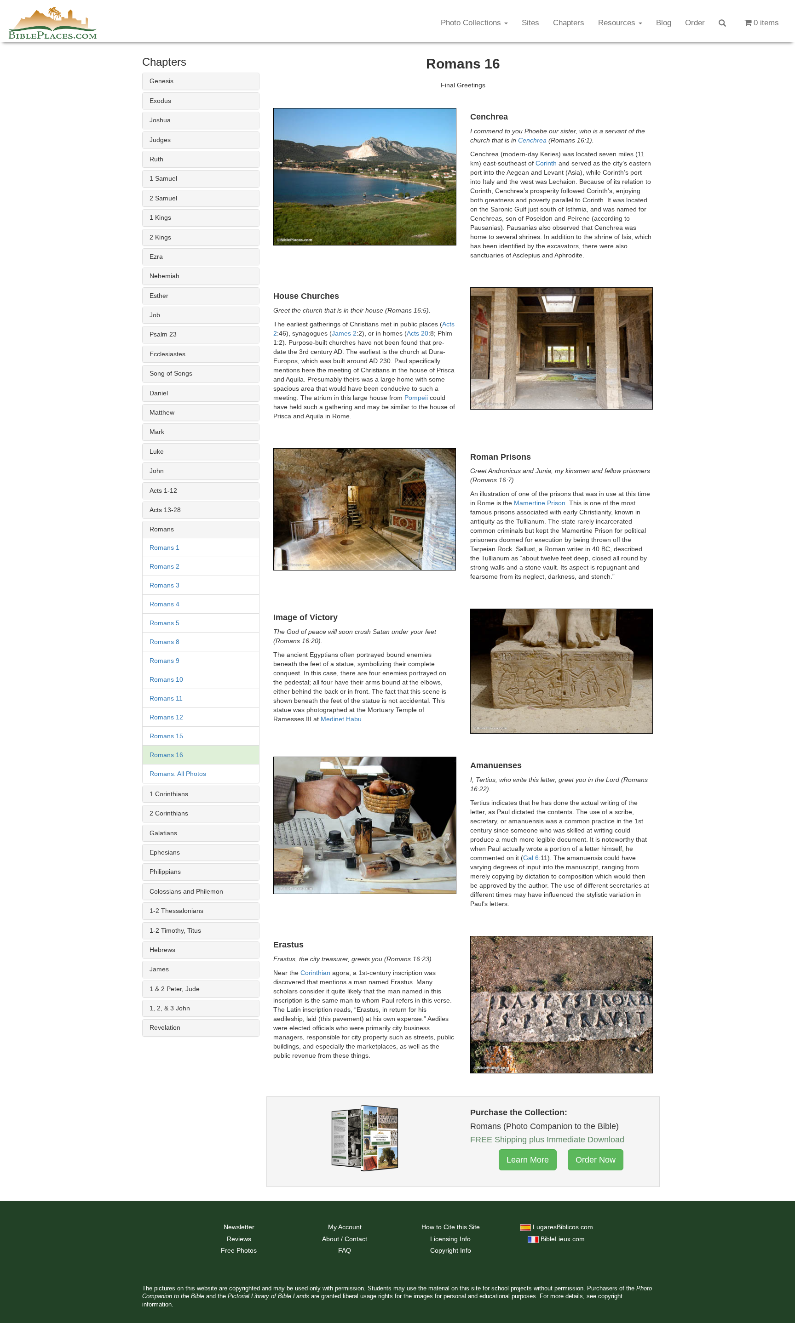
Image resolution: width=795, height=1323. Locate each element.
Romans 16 (166, 754)
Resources (618, 22)
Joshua (160, 120)
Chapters (568, 22)
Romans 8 (164, 641)
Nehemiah (164, 275)
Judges (160, 139)
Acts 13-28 (165, 509)
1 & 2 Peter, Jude (175, 988)
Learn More (528, 1159)
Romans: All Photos (178, 773)
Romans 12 (166, 717)
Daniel (159, 393)
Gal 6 (531, 857)
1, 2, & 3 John (170, 1008)
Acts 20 (417, 333)
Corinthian (315, 972)
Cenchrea (532, 140)
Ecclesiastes (167, 354)
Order (695, 22)
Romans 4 (164, 604)
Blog (663, 22)
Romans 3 (164, 585)
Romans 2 (164, 566)
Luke (157, 451)
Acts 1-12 (163, 490)
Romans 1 (164, 547)
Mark (157, 431)
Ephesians (165, 852)
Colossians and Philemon (186, 891)
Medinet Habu (341, 719)
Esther (159, 295)
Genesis (161, 81)
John (157, 470)
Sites (530, 22)
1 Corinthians (169, 794)
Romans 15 (166, 736)
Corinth (546, 163)
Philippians (165, 871)
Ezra (156, 256)
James (159, 969)
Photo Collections (472, 22)
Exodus (160, 100)
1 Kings (160, 217)
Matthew (162, 412)
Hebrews (162, 949)
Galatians (163, 833)
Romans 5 (164, 623)
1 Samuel (163, 178)
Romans (162, 529)
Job (155, 315)
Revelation (165, 1027)
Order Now (596, 1159)
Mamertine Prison (539, 503)
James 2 (344, 333)
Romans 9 (164, 660)
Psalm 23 (163, 334)
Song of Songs (171, 373)
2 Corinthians (169, 813)
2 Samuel (163, 198)
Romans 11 (166, 698)
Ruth (156, 159)
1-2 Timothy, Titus (175, 930)
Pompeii (416, 397)
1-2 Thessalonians (176, 910)
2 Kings (160, 237)
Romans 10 (166, 679)
